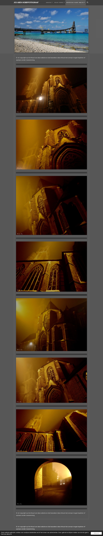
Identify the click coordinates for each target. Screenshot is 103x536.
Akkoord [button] (96, 533)
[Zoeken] (87, 2)
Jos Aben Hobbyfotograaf (26, 3)
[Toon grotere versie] (51, 90)
